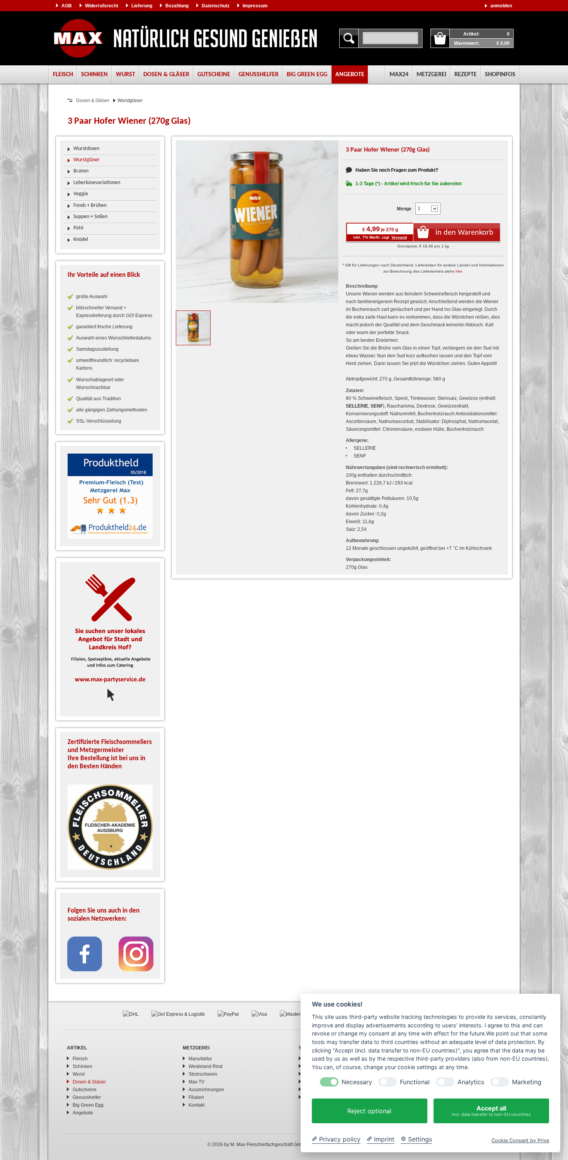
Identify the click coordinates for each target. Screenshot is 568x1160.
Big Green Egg (307, 75)
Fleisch (63, 75)
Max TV (196, 1082)
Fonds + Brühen (90, 205)
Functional (415, 1082)
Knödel (80, 239)
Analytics (470, 1082)
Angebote (349, 75)
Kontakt (196, 1105)
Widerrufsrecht (101, 6)
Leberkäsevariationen (96, 183)
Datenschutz (216, 6)
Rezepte (465, 75)
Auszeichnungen (206, 1089)
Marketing (526, 1082)
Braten (80, 171)
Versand (399, 237)
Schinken (94, 75)
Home (185, 38)
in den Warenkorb (464, 233)
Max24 (398, 75)
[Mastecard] (295, 1014)
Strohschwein (203, 1074)
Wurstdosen (86, 149)
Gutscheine (213, 75)
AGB (66, 6)
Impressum (255, 6)
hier (459, 271)
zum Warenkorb (440, 38)
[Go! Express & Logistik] (178, 1014)
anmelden (501, 6)
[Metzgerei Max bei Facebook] (84, 953)
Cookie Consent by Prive (520, 1140)
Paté (78, 228)
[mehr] (110, 496)
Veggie (80, 194)
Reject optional (369, 1111)
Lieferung (141, 6)
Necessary (357, 1082)
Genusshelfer (258, 75)
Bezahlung (177, 6)
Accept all (491, 1110)
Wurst (125, 75)
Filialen (196, 1097)
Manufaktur (200, 1058)
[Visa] (259, 1014)
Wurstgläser (86, 160)
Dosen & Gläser (166, 75)
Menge (404, 209)
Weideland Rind (206, 1066)
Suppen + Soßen (90, 217)
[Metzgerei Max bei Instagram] (136, 953)
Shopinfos (500, 75)
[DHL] (131, 1014)
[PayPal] (228, 1014)
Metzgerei (431, 75)
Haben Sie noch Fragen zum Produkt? (396, 170)
